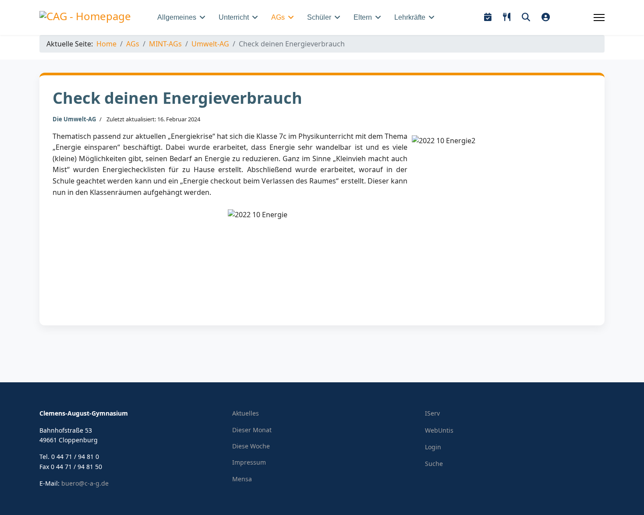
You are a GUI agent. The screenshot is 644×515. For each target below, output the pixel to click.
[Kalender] (488, 17)
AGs (278, 17)
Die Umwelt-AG (74, 119)
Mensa (242, 479)
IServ (432, 413)
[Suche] (526, 17)
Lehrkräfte (409, 17)
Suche (434, 463)
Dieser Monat (252, 430)
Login (433, 447)
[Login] (545, 17)
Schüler (319, 17)
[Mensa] (506, 17)
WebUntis (439, 430)
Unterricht (234, 17)
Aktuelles (245, 413)
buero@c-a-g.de (85, 483)
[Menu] (599, 17)
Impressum (249, 462)
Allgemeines (176, 17)
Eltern (363, 17)
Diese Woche (251, 446)
